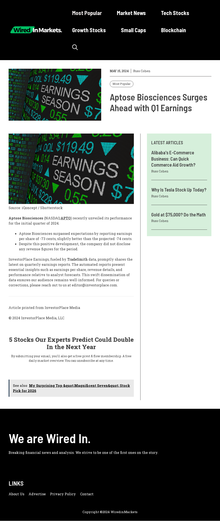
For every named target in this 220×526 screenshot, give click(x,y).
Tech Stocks (175, 12)
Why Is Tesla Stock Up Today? (178, 189)
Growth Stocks (89, 30)
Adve (33, 494)
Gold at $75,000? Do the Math (178, 214)
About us (16, 494)
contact (86, 494)
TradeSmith (77, 259)
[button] (75, 47)
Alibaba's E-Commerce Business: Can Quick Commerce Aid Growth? (173, 158)
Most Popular (87, 12)
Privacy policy (63, 494)
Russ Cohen (141, 71)
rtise (42, 494)
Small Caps (133, 30)
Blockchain (173, 30)
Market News (131, 12)
